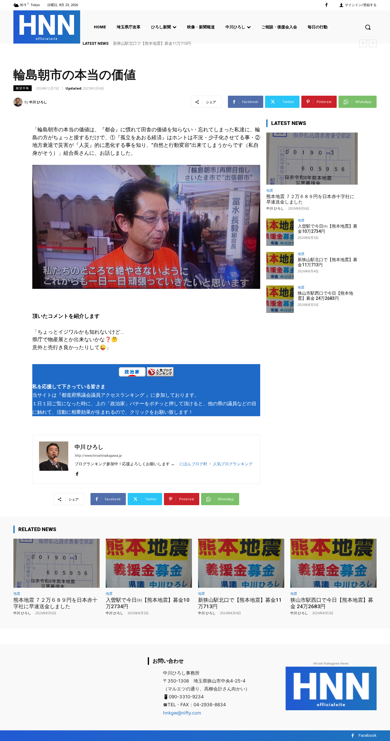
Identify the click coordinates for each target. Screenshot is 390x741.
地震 (269, 190)
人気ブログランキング (233, 464)
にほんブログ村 (193, 464)
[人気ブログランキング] (160, 373)
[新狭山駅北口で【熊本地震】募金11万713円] (280, 265)
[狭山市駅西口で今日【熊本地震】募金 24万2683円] (280, 299)
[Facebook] (326, 5)
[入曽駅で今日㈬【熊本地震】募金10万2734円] (280, 232)
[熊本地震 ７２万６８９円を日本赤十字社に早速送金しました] (312, 159)
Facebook (368, 735)
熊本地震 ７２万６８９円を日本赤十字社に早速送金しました (55, 603)
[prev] (363, 43)
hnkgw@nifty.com (182, 713)
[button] (368, 27)
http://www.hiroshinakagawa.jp (98, 456)
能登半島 (22, 88)
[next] (373, 43)
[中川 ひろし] (18, 102)
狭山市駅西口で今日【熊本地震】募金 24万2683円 (325, 296)
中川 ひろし (38, 102)
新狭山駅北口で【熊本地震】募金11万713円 (152, 43)
